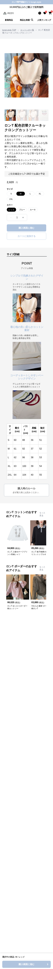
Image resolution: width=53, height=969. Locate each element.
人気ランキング (44, 20)
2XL (11, 199)
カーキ (33, 210)
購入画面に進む (26, 228)
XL (40, 194)
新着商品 (9, 20)
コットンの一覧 (27, 30)
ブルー (22, 210)
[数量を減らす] (11, 217)
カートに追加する (27, 236)
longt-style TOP (9, 30)
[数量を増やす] (23, 217)
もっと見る (42, 514)
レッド (11, 210)
